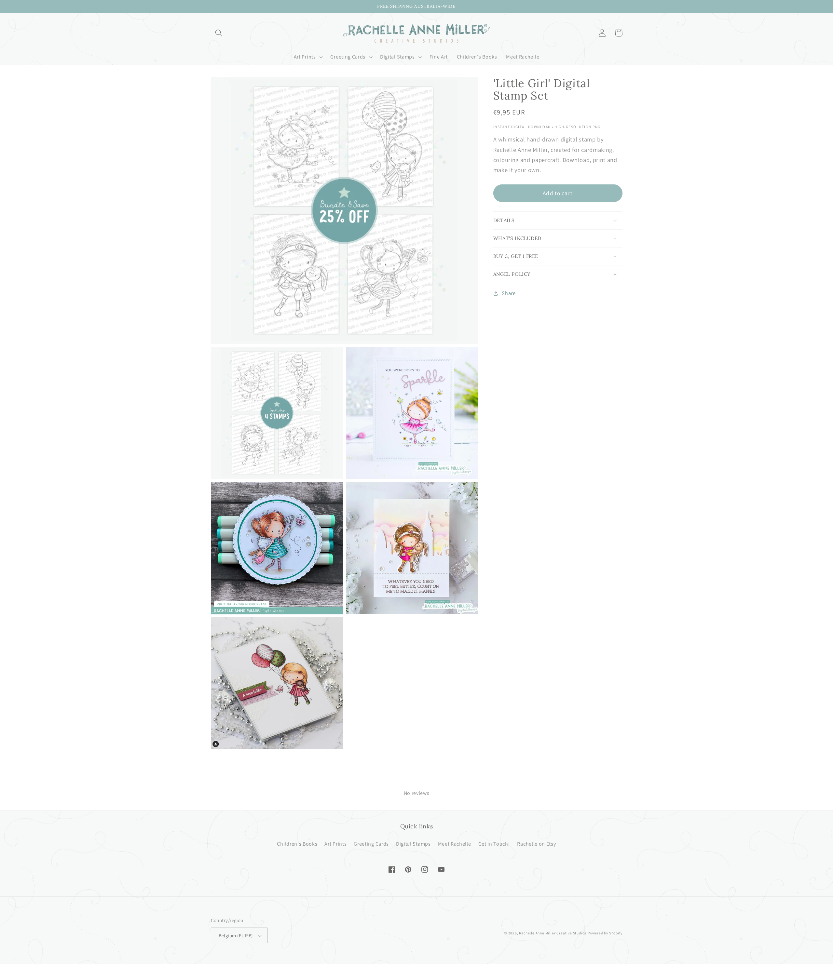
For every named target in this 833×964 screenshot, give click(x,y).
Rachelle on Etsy (536, 843)
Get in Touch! (494, 843)
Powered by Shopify (605, 933)
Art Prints (335, 843)
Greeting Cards (371, 843)
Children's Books (297, 843)
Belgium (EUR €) (236, 935)
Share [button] (508, 293)
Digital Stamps (413, 843)
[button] (219, 33)
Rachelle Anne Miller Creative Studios (552, 933)
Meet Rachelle (454, 843)
